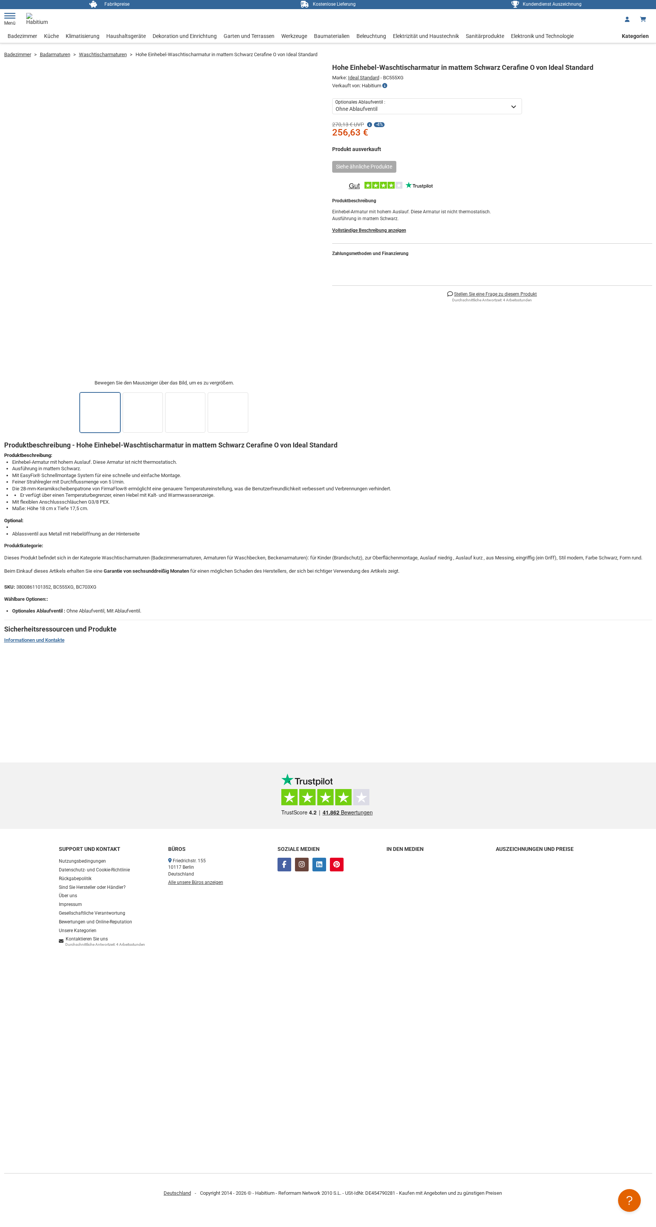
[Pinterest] (337, 864)
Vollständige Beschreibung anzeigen (369, 230)
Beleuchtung (371, 36)
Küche (51, 36)
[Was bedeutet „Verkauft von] (384, 85)
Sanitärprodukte (485, 36)
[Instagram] (302, 864)
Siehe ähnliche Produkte (364, 167)
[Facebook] (284, 864)
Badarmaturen (55, 54)
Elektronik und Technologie (542, 36)
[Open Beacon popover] (629, 1200)
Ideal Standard (363, 77)
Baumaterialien (332, 36)
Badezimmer (22, 36)
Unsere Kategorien (77, 930)
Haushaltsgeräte (126, 36)
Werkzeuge (294, 36)
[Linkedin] (319, 864)
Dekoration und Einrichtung (185, 36)
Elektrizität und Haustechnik (426, 36)
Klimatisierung (82, 36)
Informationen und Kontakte (34, 640)
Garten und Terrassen (249, 36)
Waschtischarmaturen (103, 54)
